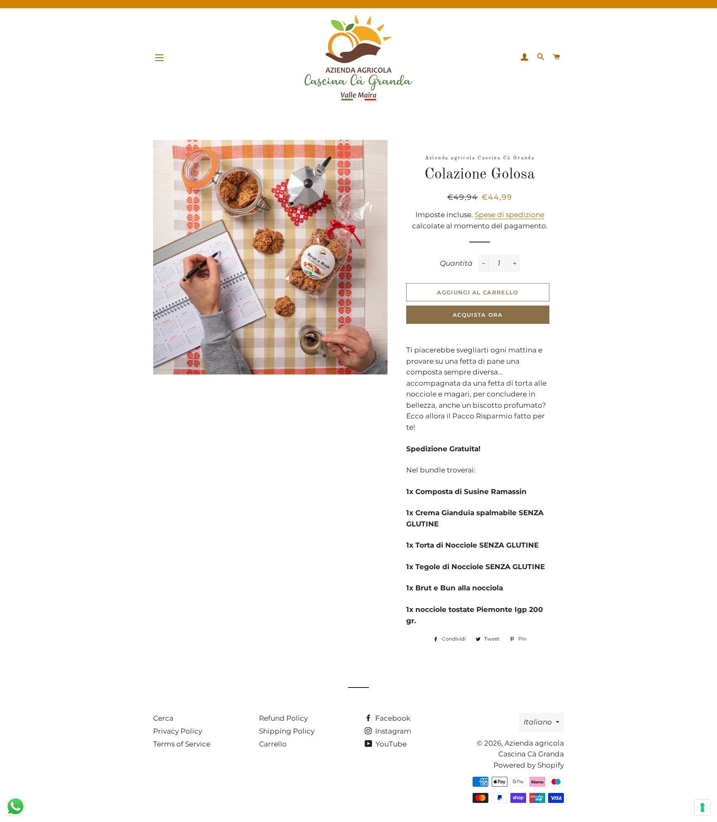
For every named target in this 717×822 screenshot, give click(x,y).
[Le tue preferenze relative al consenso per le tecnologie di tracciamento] (702, 807)
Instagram (392, 731)
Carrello (273, 744)
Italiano (538, 722)
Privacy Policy (177, 731)
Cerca (163, 718)
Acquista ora (478, 314)
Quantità (456, 263)
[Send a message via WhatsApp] (15, 806)
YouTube (390, 744)
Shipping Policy (287, 731)
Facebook (391, 718)
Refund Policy (283, 718)
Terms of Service (181, 744)
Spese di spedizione (509, 214)
